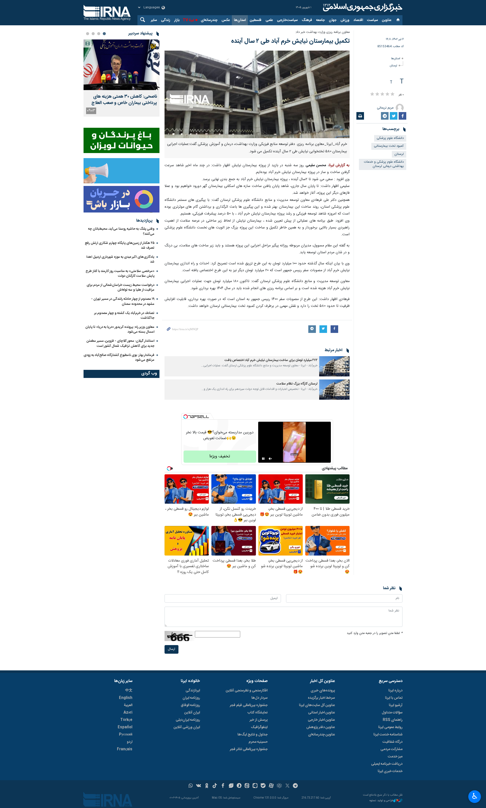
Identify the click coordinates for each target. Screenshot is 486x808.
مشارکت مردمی (391, 749)
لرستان (393, 65)
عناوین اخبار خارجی (321, 720)
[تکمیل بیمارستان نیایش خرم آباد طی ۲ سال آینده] (257, 94)
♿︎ (474, 796)
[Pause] (263, 459)
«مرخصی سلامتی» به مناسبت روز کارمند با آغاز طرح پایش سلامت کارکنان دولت (120, 273)
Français (124, 749)
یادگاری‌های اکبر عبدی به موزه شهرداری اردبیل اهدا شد (120, 259)
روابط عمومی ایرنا (390, 727)
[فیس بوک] (222, 786)
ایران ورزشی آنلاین (187, 727)
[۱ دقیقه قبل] (121, 64)
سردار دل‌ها (259, 698)
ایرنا (361, 8)
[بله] (263, 786)
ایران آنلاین (192, 713)
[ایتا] (247, 786)
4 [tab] (87, 33)
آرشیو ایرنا (395, 705)
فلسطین (255, 20)
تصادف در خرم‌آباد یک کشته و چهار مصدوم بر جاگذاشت (124, 315)
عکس (225, 20)
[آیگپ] (255, 786)
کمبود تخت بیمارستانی (389, 146)
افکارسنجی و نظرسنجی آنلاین (247, 691)
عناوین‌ (386, 20)
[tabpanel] (121, 78)
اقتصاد (358, 20)
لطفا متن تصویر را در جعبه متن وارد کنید (374, 633)
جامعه (320, 20)
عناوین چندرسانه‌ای (321, 735)
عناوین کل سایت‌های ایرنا (317, 705)
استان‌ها (240, 20)
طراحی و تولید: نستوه (381, 801)
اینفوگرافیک (259, 727)
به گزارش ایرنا (339, 165)
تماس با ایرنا (393, 698)
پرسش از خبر (259, 720)
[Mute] (270, 459)
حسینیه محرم (258, 742)
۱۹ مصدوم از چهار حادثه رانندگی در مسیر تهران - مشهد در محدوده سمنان (122, 301)
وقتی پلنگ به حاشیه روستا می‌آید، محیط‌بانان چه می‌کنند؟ (121, 231)
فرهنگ (307, 20)
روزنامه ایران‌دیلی (188, 720)
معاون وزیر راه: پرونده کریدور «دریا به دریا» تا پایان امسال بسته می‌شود (119, 329)
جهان (332, 20)
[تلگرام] (295, 786)
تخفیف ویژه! (219, 456)
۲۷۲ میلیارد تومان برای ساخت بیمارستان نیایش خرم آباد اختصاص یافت (271, 360)
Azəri (128, 713)
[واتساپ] (190, 786)
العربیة (128, 705)
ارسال (171, 649)
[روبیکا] (279, 786)
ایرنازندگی (193, 691)
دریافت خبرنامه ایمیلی (386, 764)
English (125, 698)
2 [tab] (98, 33)
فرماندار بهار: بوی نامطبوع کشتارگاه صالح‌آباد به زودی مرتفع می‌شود (119, 357)
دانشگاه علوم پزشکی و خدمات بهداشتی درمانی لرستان (384, 164)
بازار (176, 20)
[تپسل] (185, 416)
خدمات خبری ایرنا (390, 771)
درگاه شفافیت (392, 742)
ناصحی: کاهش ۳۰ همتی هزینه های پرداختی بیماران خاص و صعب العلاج (124, 100)
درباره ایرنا (395, 691)
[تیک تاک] (214, 786)
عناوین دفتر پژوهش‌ (320, 727)
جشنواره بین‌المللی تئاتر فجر (249, 749)
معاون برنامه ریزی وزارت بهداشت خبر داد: (322, 32)
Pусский (125, 735)
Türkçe (126, 720)
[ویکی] (198, 786)
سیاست (372, 20)
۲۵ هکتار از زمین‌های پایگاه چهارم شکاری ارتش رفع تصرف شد (119, 245)
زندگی (165, 20)
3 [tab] (93, 33)
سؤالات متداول (392, 713)
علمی (269, 20)
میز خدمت (395, 757)
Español (125, 727)
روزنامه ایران (191, 698)
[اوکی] (206, 786)
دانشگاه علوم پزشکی (390, 138)
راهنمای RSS (392, 720)
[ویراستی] (231, 786)
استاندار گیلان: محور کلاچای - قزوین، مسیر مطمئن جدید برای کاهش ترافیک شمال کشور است (120, 343)
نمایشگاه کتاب (258, 713)
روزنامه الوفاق (190, 705)
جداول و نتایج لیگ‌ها (252, 735)
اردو (129, 742)
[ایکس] (287, 786)
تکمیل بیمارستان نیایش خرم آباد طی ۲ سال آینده (290, 41)
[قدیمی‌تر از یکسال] (334, 366)
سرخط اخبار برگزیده (321, 698)
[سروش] (239, 786)
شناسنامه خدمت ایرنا (387, 735)
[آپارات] (271, 786)
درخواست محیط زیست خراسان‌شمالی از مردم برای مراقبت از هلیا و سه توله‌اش (120, 287)
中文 (128, 691)
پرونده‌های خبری (323, 691)
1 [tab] (104, 33)
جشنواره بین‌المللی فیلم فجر (249, 705)
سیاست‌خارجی (287, 20)
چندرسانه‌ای (209, 20)
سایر (154, 20)
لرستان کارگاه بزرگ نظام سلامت (296, 384)
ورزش (344, 20)
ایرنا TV (188, 20)
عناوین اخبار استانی (321, 713)
